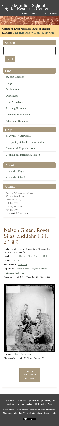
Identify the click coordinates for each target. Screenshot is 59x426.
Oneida (16, 260)
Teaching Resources (17, 108)
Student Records (15, 76)
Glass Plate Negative (22, 353)
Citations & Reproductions (20, 148)
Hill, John (46, 256)
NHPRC (47, 403)
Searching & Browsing (18, 135)
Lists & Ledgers (14, 102)
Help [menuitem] (44, 13)
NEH (37, 403)
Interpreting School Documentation (25, 142)
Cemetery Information (18, 114)
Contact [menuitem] (53, 13)
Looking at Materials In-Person (23, 154)
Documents (12, 95)
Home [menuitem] (24, 13)
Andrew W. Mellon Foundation (20, 403)
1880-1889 (22, 264)
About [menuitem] (34, 13)
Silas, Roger (33, 256)
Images (10, 83)
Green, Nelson (19, 256)
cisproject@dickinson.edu (17, 213)
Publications (12, 89)
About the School (15, 177)
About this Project (16, 171)
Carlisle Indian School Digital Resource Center (25, 5)
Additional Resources (17, 121)
